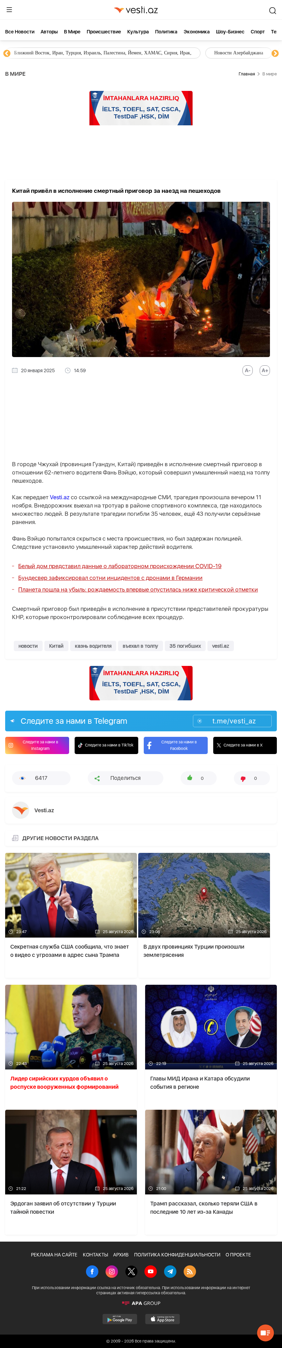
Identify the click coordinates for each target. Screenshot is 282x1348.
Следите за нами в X (243, 745)
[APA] (141, 1303)
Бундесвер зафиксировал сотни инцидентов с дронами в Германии (110, 577)
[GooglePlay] (119, 1319)
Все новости (19, 31)
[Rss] (190, 1272)
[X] (131, 1272)
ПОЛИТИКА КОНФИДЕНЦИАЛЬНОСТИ (177, 1254)
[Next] (275, 54)
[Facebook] (92, 1272)
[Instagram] (112, 1272)
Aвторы (49, 31)
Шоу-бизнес (230, 31)
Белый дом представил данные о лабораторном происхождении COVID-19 (119, 566)
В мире (72, 31)
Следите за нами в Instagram (40, 745)
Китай (56, 646)
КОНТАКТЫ (95, 1254)
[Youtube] (150, 1272)
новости (28, 646)
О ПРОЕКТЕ (238, 1254)
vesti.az (220, 646)
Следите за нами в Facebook (179, 745)
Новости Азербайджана (38, 52)
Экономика (197, 31)
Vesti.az (59, 497)
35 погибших (185, 646)
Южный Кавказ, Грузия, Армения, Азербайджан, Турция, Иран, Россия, (161, 52)
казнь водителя (93, 646)
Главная (247, 73)
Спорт (258, 31)
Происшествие (104, 31)
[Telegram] (170, 1272)
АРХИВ (121, 1254)
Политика (166, 31)
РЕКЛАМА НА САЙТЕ (54, 1254)
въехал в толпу (140, 646)
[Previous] (7, 54)
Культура (138, 31)
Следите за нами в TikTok (109, 745)
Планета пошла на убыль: (138, 589)
